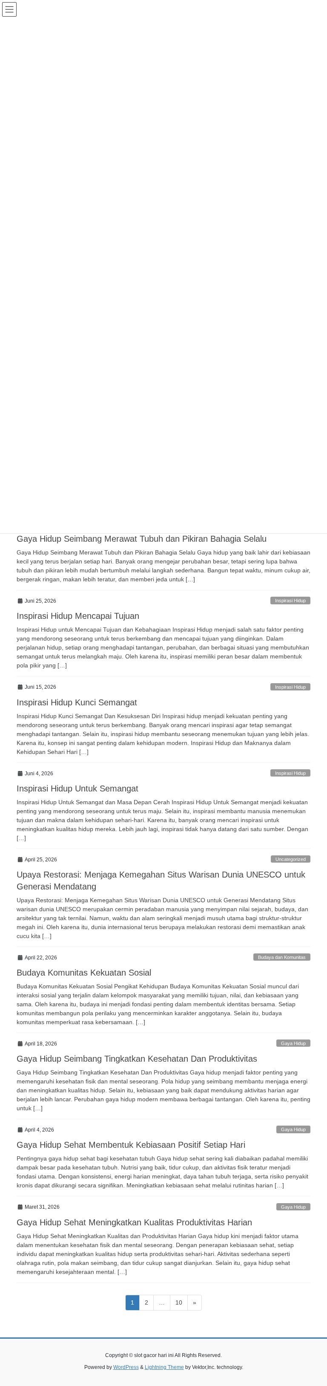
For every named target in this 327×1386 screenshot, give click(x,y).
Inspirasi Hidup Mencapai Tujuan (78, 616)
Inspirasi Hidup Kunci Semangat (77, 702)
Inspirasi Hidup (290, 600)
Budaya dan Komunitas (282, 957)
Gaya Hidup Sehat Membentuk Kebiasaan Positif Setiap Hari (131, 1144)
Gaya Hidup (293, 1043)
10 (181, 1302)
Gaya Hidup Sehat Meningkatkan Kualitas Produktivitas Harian (134, 1222)
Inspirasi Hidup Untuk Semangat (77, 788)
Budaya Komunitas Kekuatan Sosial (84, 972)
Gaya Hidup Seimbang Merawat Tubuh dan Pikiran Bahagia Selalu (142, 538)
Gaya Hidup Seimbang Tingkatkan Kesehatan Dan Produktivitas (137, 1058)
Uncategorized (290, 859)
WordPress (126, 1367)
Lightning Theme (164, 1367)
